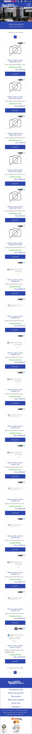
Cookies (10, 712)
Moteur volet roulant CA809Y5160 (15, 500)
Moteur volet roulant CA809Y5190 (15, 427)
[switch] (3, 731)
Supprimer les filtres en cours (16, 26)
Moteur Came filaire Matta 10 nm (14, 651)
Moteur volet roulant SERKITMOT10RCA (15, 244)
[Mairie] (16, 728)
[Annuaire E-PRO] (16, 722)
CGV (3, 710)
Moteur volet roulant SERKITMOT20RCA (15, 97)
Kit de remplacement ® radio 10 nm (15, 247)
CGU (6, 710)
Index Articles (18, 710)
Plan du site (11, 710)
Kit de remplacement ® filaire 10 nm (15, 64)
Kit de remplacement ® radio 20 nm (15, 101)
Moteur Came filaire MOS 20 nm (14, 467)
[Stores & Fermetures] (16, 725)
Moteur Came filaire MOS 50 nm (14, 394)
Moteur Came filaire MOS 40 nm (14, 284)
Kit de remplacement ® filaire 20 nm (15, 137)
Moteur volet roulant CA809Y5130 (15, 573)
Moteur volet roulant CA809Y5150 (15, 390)
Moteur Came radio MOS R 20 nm (14, 613)
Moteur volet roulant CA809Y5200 (15, 537)
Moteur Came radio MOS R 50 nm (14, 540)
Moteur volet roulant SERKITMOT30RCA (15, 171)
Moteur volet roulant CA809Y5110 (15, 354)
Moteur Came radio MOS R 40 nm (14, 430)
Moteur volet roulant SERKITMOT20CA (15, 134)
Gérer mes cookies (17, 712)
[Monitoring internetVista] (16, 731)
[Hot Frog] (16, 719)
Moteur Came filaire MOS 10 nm (14, 357)
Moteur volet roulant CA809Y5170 (15, 610)
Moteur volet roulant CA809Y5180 (15, 317)
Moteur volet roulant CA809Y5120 (15, 463)
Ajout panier (15, 74)
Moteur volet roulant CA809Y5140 (15, 280)
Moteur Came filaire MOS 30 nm (14, 577)
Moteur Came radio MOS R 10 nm (14, 503)
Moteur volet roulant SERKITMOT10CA (15, 61)
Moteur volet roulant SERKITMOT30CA (15, 207)
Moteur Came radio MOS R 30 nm (14, 320)
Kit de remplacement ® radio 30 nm (15, 174)
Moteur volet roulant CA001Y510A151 (15, 646)
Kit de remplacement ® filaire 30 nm (15, 211)
